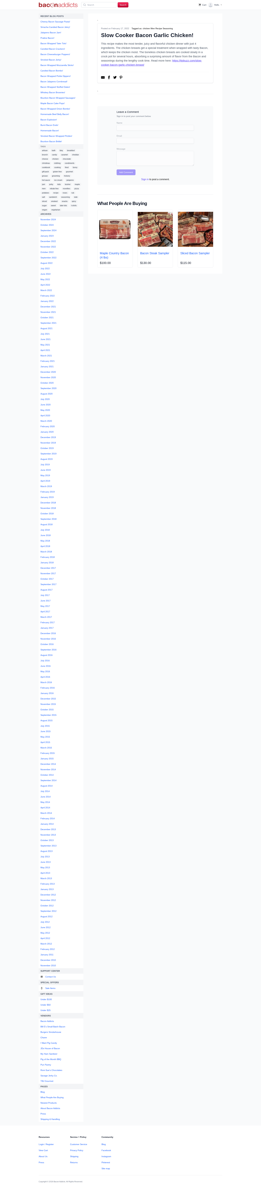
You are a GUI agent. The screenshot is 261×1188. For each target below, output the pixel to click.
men (44, 189)
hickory (67, 176)
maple (77, 184)
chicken (55, 159)
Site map (106, 1168)
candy (54, 155)
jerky (51, 184)
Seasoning (168, 28)
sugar (44, 206)
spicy (74, 201)
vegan (44, 210)
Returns (74, 1162)
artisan (45, 150)
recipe (55, 193)
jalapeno (70, 180)
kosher (68, 184)
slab (75, 197)
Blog (104, 1144)
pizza (76, 189)
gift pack (45, 172)
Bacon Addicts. (60, 1182)
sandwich (53, 197)
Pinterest (106, 1162)
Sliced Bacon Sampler (195, 253)
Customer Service (78, 1144)
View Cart (43, 1150)
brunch (45, 155)
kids (59, 184)
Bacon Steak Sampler (154, 253)
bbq (61, 150)
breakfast (71, 150)
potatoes (45, 193)
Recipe (158, 28)
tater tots (63, 206)
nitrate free (54, 189)
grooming (56, 176)
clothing (57, 163)
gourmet (69, 172)
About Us (43, 1156)
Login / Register (46, 1144)
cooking (57, 167)
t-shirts (74, 206)
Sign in (145, 179)
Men (153, 28)
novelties (66, 189)
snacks (65, 201)
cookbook (46, 167)
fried (67, 167)
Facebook (106, 1150)
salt (43, 197)
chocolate (67, 159)
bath (53, 150)
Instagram (106, 1156)
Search (123, 5)
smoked (54, 201)
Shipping (74, 1156)
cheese (45, 159)
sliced (44, 201)
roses (65, 193)
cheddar (75, 155)
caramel (64, 155)
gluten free (57, 172)
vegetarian (55, 210)
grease (45, 176)
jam (43, 184)
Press (41, 1162)
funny (75, 167)
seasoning (65, 197)
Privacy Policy (76, 1150)
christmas (46, 163)
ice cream (58, 180)
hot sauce (46, 180)
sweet (53, 206)
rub (72, 193)
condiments (69, 163)
